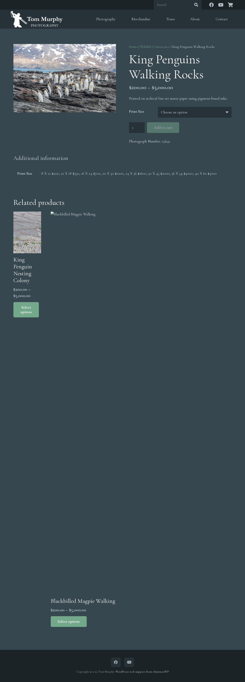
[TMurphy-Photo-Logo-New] (37, 19)
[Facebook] (211, 4)
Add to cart (163, 127)
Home (133, 47)
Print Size (136, 111)
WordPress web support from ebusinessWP (142, 672)
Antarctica (162, 47)
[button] (119, 19)
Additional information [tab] (40, 158)
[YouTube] (220, 4)
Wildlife (146, 47)
